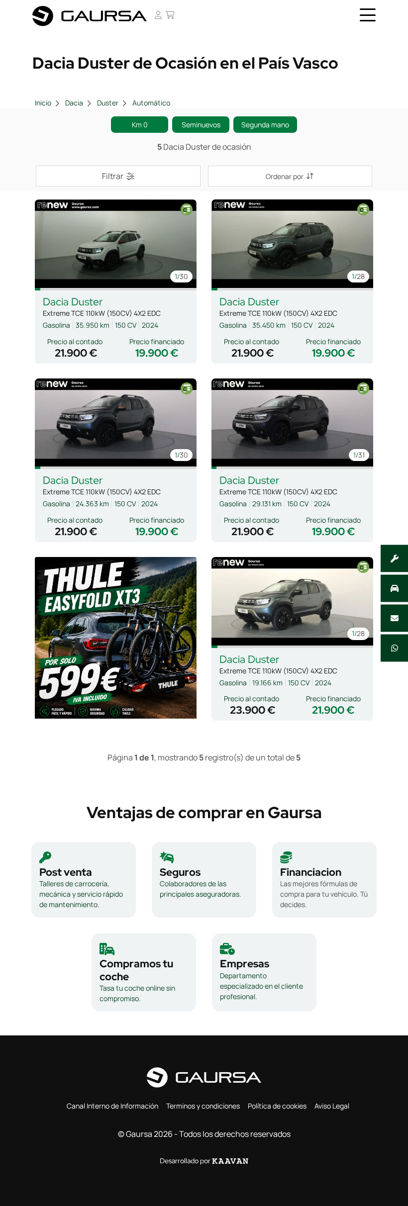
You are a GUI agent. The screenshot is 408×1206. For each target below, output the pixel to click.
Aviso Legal (331, 1106)
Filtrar (112, 176)
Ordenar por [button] (285, 176)
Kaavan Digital (230, 1161)
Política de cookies (277, 1106)
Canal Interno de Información (112, 1106)
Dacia (74, 102)
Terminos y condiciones (203, 1106)
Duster (107, 102)
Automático (151, 102)
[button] (37, 289)
